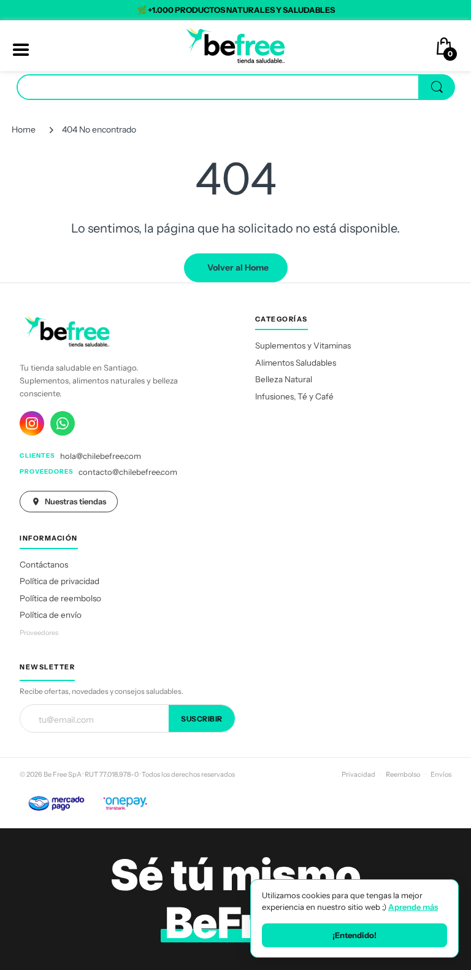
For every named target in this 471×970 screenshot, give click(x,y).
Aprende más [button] (413, 907)
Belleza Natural (283, 379)
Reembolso (403, 774)
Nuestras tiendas (75, 501)
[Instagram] (32, 423)
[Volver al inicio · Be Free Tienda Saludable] (235, 44)
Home (24, 129)
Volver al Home (238, 267)
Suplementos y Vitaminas (303, 345)
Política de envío (51, 615)
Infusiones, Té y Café (294, 396)
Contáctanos (44, 564)
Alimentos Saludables (295, 363)
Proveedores (39, 632)
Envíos (441, 774)
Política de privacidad (59, 581)
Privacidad (358, 774)
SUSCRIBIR (202, 718)
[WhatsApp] (62, 423)
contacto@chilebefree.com (127, 472)
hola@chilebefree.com (100, 456)
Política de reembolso (60, 598)
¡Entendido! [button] (354, 935)
